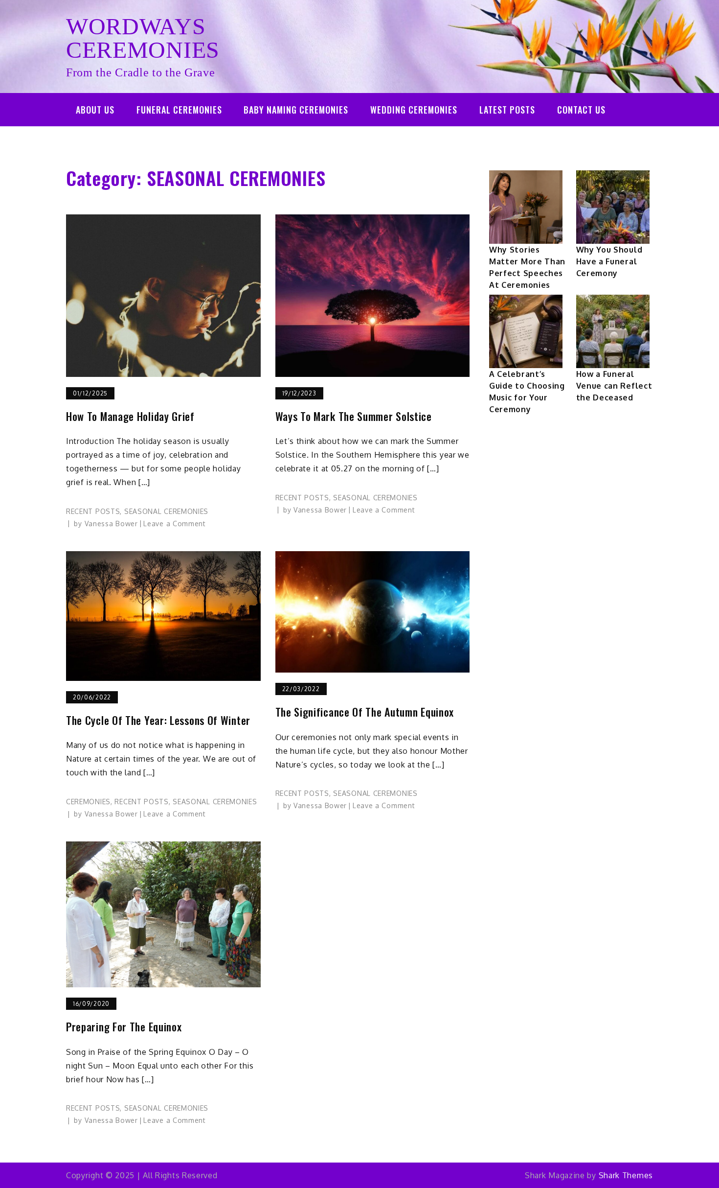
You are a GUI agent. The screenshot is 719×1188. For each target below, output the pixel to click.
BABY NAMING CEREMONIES (296, 109)
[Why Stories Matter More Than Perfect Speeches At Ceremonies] (525, 207)
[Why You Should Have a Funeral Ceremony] (613, 207)
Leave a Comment (174, 523)
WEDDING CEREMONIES (413, 109)
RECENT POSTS (93, 511)
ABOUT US (95, 109)
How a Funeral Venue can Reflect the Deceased (614, 385)
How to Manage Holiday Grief (130, 416)
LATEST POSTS (507, 109)
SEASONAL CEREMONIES (166, 511)
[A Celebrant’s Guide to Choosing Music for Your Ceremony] (525, 331)
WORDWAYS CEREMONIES (143, 38)
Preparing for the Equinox (124, 1027)
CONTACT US (581, 109)
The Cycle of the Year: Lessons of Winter (158, 720)
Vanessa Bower (111, 523)
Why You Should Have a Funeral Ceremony (609, 261)
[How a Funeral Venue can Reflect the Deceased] (613, 331)
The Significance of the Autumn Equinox (364, 712)
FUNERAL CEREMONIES (179, 109)
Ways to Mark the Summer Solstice (353, 416)
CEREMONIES (88, 801)
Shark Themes (626, 1175)
